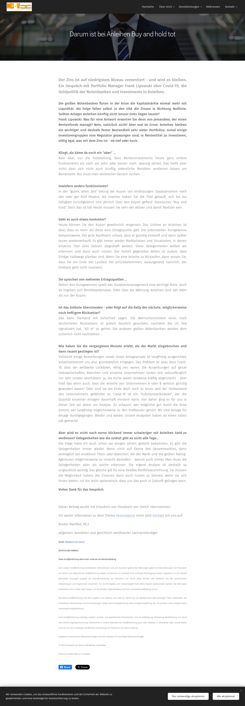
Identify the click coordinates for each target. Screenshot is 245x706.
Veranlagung (125, 515)
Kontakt (158, 515)
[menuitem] (148, 7)
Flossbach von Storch (74, 542)
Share (67, 667)
